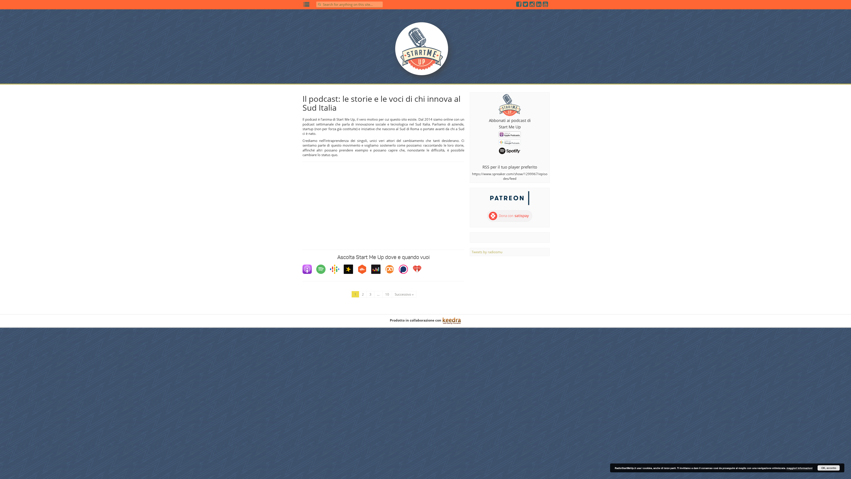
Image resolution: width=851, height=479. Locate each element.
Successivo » (404, 294)
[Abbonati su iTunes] (510, 134)
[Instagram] (532, 5)
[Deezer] (378, 269)
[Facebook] (519, 5)
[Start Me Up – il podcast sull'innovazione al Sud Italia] (425, 51)
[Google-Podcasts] (337, 269)
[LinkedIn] (539, 5)
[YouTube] (545, 5)
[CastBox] (364, 269)
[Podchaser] (405, 269)
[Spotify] (323, 269)
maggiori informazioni (799, 468)
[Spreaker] (350, 269)
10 (387, 294)
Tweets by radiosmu (487, 252)
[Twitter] (526, 5)
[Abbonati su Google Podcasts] (510, 142)
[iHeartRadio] (419, 269)
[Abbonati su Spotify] (510, 150)
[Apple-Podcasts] (309, 269)
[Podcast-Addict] (392, 269)
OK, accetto (828, 468)
